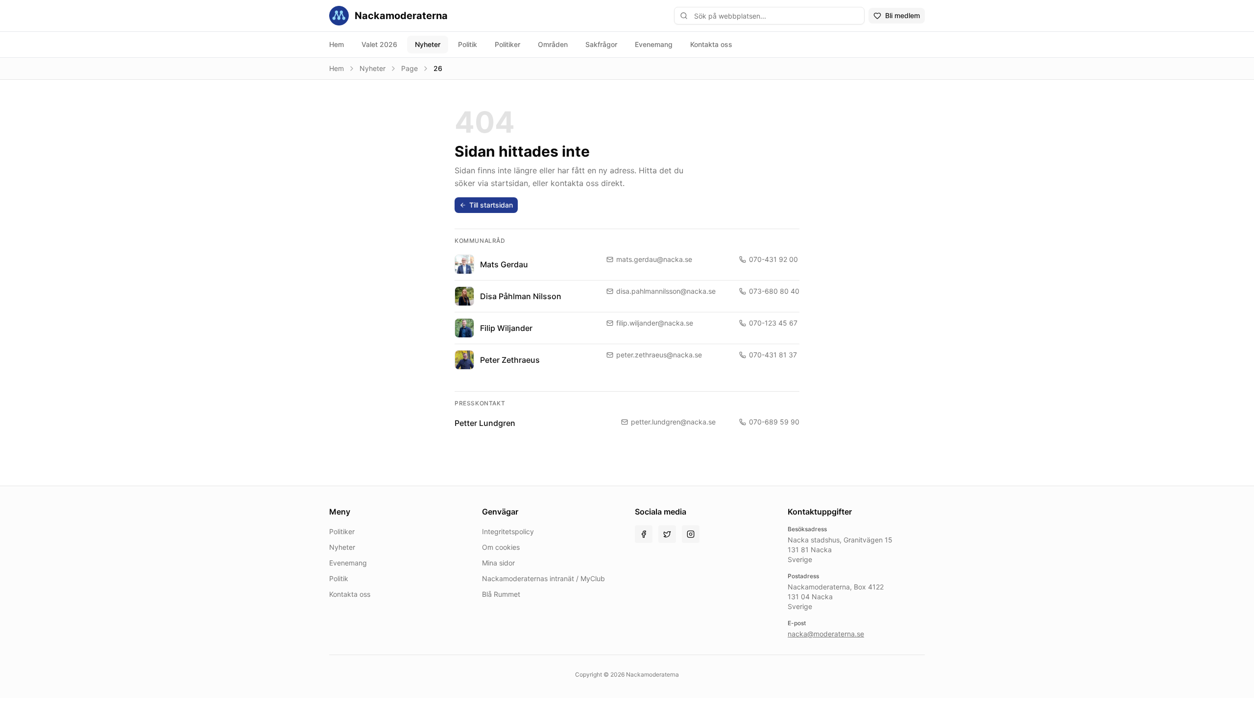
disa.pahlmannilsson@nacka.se (666, 291)
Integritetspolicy (508, 531)
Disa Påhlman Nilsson (520, 296)
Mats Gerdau (504, 264)
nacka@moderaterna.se (826, 634)
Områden (553, 44)
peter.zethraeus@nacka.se (659, 355)
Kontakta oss (711, 44)
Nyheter (427, 44)
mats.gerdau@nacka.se (654, 259)
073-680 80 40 (774, 291)
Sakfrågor (601, 44)
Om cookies (501, 547)
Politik (467, 44)
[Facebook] (643, 534)
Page (409, 68)
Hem (336, 44)
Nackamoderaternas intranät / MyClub (543, 578)
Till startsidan (491, 205)
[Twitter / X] (667, 534)
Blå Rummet (501, 594)
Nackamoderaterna (401, 16)
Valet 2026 (379, 44)
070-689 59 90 (774, 422)
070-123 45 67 (773, 323)
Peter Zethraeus (510, 360)
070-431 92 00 (773, 259)
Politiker (507, 44)
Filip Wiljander (506, 328)
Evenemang (654, 44)
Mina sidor (498, 563)
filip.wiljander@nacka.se (654, 323)
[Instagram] (690, 534)
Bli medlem (902, 15)
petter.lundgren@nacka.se (673, 422)
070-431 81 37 (773, 355)
